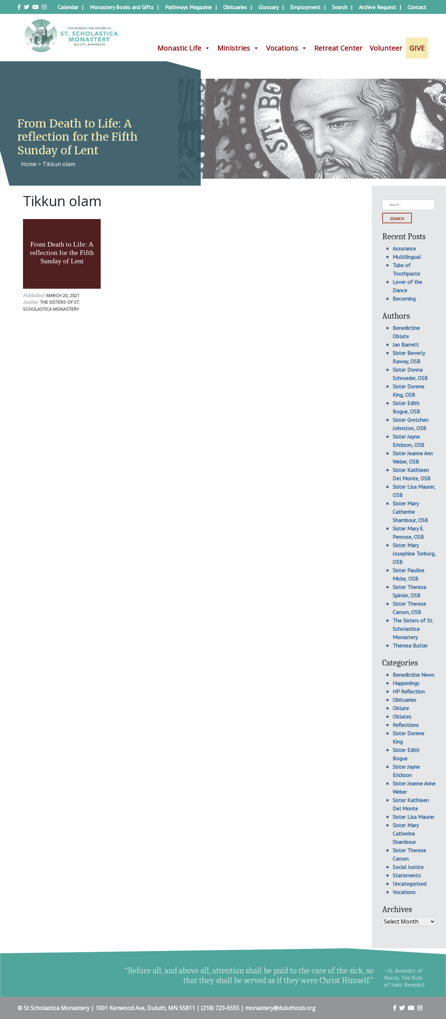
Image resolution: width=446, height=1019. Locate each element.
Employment (305, 6)
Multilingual (407, 256)
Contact (417, 6)
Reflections (406, 724)
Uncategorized (409, 883)
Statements (407, 875)
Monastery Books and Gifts (122, 6)
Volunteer (386, 48)
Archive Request (377, 6)
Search (339, 6)
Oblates (402, 716)
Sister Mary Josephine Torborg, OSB (414, 553)
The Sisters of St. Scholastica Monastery (51, 305)
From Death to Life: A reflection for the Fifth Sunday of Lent (62, 252)
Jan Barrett (406, 344)
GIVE (417, 48)
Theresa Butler (410, 645)
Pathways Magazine (188, 6)
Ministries (233, 48)
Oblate (401, 708)
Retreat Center (338, 48)
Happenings (406, 682)
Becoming (404, 298)
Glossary (269, 6)
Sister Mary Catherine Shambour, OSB (410, 511)
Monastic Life (179, 48)
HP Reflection (409, 691)
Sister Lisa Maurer (414, 816)
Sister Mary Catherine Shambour (405, 833)
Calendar (68, 6)
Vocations (282, 48)
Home (29, 164)
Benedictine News (414, 674)
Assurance (404, 248)
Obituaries (235, 6)
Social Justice (408, 866)
